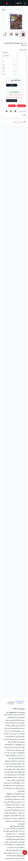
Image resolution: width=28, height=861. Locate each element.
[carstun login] (3, 3)
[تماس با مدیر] (25, 852)
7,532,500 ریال (15, 80)
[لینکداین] (15, 111)
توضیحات (19, 703)
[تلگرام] (6, 111)
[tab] (20, 703)
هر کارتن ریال (15, 92)
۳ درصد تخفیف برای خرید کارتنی (14, 97)
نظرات (10, 703)
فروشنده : (20, 122)
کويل (20, 747)
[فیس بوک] (11, 111)
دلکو (11, 777)
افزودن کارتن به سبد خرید (11, 100)
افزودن (11, 85)
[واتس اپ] (24, 115)
